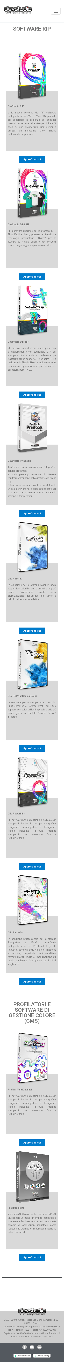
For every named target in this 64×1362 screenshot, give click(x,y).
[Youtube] (32, 1347)
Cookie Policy (43, 1355)
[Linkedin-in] (39, 1347)
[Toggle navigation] (56, 11)
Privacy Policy (23, 1355)
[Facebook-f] (24, 1347)
